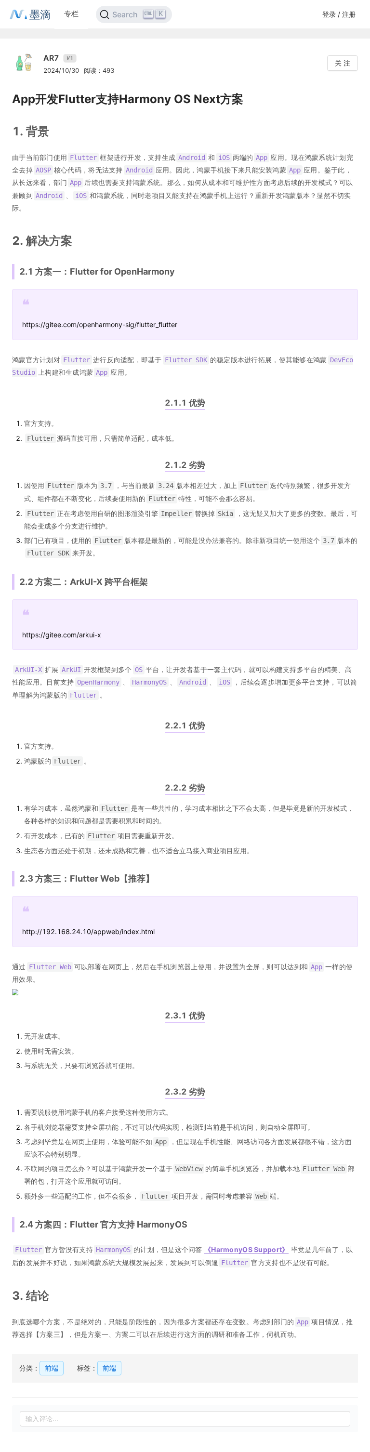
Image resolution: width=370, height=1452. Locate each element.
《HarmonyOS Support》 (246, 1249)
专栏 (71, 13)
